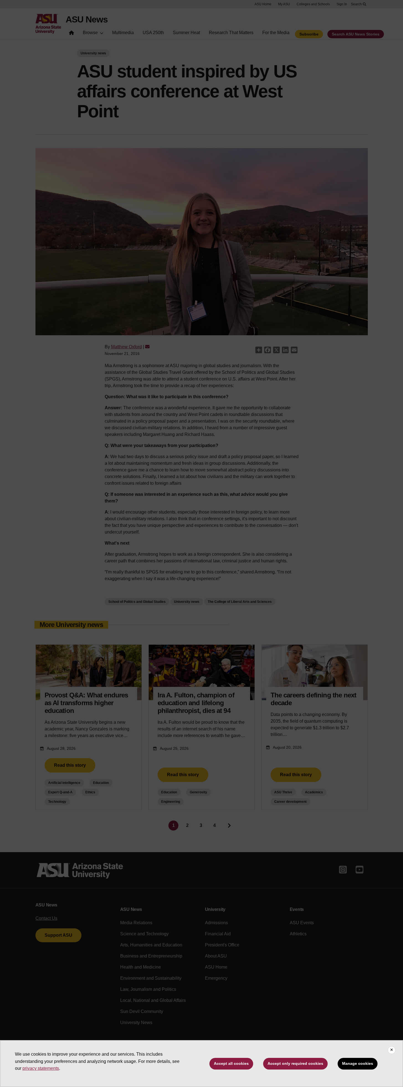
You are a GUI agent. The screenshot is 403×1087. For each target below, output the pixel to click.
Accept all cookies (231, 1063)
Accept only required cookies (295, 1063)
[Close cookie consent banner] (392, 1050)
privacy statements (40, 1068)
